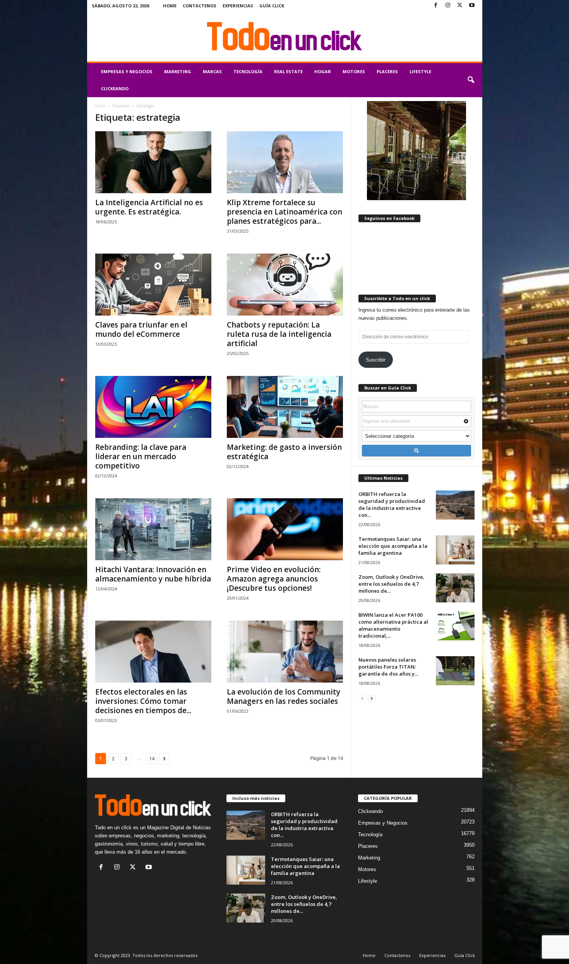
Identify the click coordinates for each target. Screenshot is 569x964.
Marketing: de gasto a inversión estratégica (284, 451)
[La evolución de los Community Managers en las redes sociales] (285, 652)
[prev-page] (362, 698)
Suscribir (376, 360)
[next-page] (371, 698)
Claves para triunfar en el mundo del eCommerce (141, 329)
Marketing (177, 71)
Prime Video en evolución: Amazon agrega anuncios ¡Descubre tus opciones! (273, 578)
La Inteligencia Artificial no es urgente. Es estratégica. (149, 207)
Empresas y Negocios (127, 71)
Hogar (322, 71)
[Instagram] (447, 5)
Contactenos (199, 6)
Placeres (387, 71)
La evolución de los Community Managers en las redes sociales (283, 696)
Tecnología (247, 71)
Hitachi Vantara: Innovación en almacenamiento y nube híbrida (153, 574)
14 (151, 759)
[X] (459, 5)
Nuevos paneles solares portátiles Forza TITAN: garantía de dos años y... (388, 666)
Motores (354, 71)
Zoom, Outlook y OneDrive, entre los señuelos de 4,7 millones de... (391, 583)
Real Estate (288, 71)
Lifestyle (420, 71)
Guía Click (271, 6)
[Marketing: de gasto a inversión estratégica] (285, 407)
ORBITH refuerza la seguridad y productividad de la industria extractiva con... (391, 504)
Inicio (100, 105)
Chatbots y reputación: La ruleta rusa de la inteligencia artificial (279, 334)
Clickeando (115, 88)
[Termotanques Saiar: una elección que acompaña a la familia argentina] (455, 549)
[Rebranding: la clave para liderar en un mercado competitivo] (153, 407)
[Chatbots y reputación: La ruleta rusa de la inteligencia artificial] (285, 285)
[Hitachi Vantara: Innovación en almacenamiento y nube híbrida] (153, 529)
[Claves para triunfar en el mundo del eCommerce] (153, 285)
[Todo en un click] (284, 36)
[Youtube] (471, 5)
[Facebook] (435, 5)
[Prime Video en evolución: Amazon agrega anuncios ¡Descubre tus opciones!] (285, 529)
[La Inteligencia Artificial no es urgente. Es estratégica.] (153, 162)
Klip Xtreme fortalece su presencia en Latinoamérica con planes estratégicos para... (284, 211)
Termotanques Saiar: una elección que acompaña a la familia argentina (392, 545)
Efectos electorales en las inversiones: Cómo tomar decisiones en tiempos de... (143, 701)
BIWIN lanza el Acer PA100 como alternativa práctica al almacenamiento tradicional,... (393, 625)
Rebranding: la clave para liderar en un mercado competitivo (140, 456)
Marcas (212, 71)
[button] (470, 80)
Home (170, 6)
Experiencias (238, 6)
